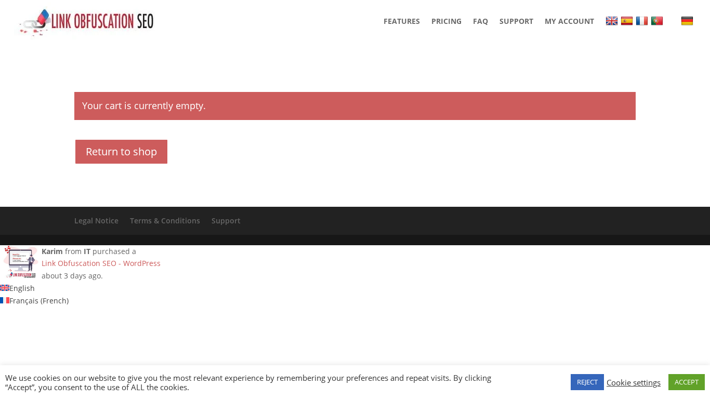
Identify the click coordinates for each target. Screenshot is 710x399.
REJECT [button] (587, 382)
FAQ (480, 21)
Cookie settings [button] (634, 382)
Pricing (446, 21)
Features (402, 21)
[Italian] (673, 21)
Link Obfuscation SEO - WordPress (101, 263)
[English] (613, 21)
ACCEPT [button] (687, 382)
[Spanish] (628, 21)
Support (516, 21)
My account (569, 21)
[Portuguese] (658, 21)
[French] (643, 21)
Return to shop (121, 151)
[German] (688, 21)
